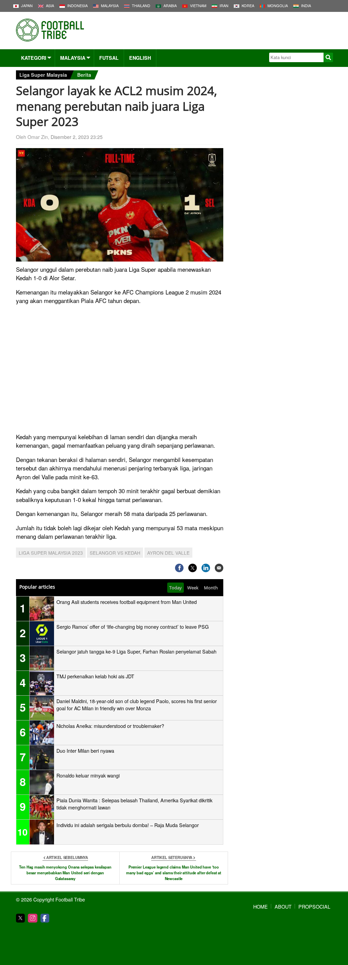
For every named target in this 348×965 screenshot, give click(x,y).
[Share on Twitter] (192, 567)
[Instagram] (32, 918)
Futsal (109, 57)
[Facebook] (44, 918)
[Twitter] (20, 918)
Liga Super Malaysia (43, 74)
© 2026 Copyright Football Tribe (50, 899)
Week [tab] (192, 588)
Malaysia (72, 57)
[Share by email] (219, 567)
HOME (260, 906)
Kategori (33, 57)
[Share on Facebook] (179, 567)
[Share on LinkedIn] (206, 567)
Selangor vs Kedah (115, 552)
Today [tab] (175, 588)
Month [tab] (211, 588)
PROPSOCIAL (314, 906)
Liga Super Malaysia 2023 (51, 552)
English (140, 57)
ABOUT (283, 906)
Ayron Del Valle (168, 552)
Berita (84, 74)
